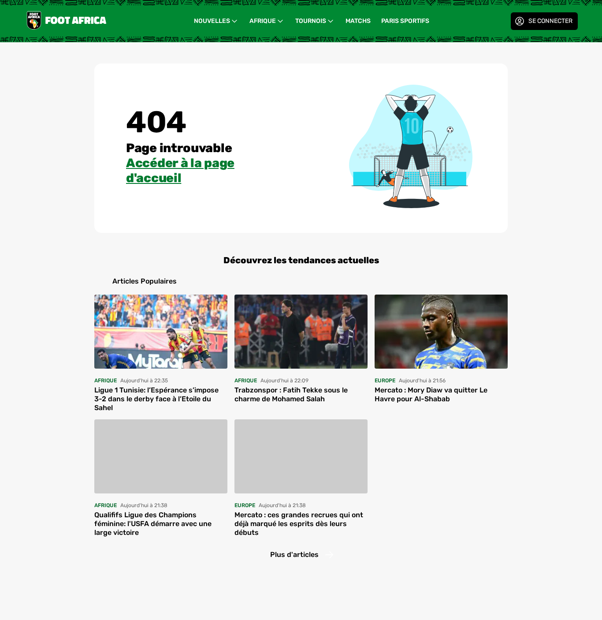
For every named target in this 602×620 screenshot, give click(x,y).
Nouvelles (212, 21)
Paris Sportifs (405, 21)
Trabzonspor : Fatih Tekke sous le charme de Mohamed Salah (291, 394)
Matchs (358, 21)
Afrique (262, 21)
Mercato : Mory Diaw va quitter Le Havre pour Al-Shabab (431, 394)
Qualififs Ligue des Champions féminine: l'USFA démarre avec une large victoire (153, 524)
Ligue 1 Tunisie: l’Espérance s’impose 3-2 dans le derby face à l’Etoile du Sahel (156, 399)
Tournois (310, 21)
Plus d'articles (294, 554)
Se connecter (550, 21)
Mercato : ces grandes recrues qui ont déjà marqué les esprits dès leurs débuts (298, 524)
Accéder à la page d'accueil (180, 170)
